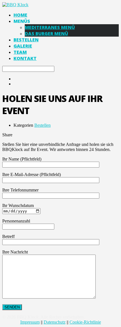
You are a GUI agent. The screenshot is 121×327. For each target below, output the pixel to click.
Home (20, 15)
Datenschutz (55, 322)
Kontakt (25, 58)
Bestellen (26, 40)
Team (20, 52)
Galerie (23, 46)
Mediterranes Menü (50, 27)
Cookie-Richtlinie (85, 322)
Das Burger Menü (46, 33)
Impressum (30, 322)
